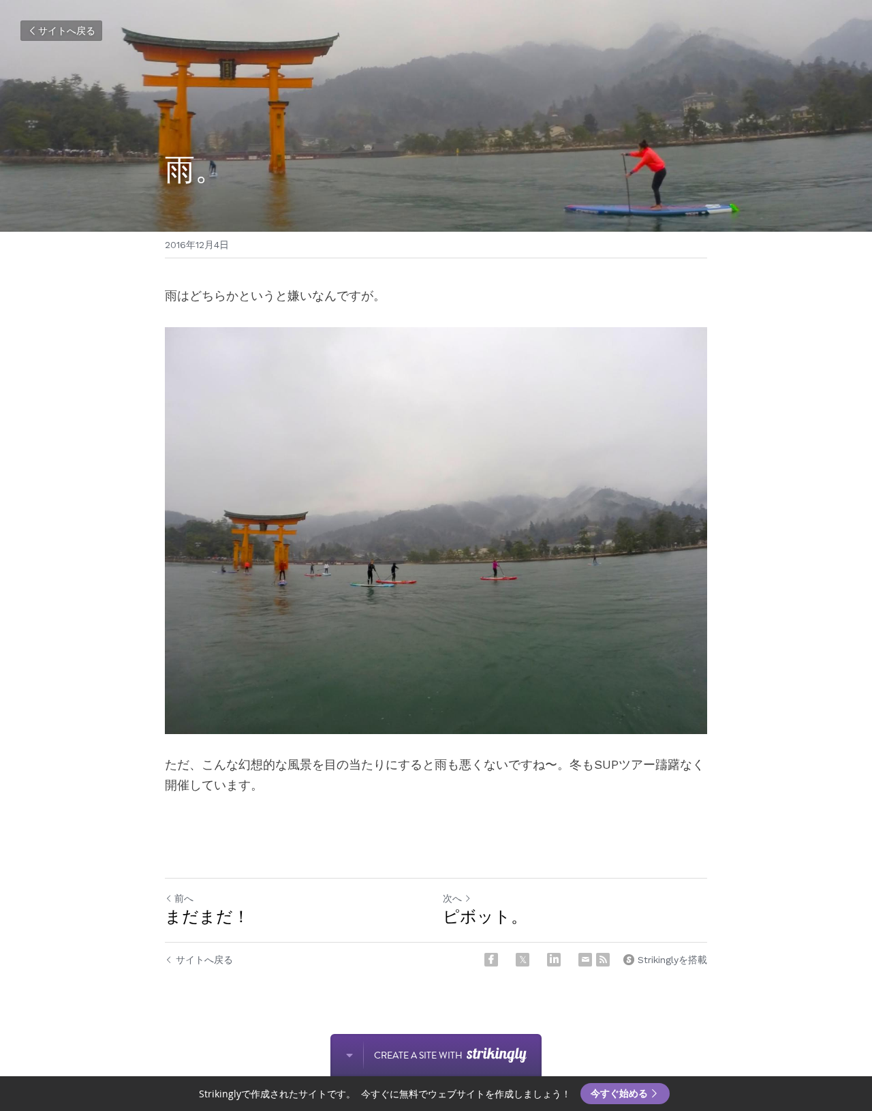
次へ (452, 898)
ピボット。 (485, 916)
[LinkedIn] (554, 960)
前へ (183, 898)
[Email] (585, 960)
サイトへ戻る (66, 30)
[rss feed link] (603, 960)
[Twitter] (522, 960)
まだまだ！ (207, 916)
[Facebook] (491, 960)
